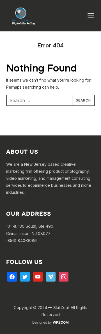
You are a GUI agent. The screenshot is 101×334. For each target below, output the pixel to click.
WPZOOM (61, 322)
